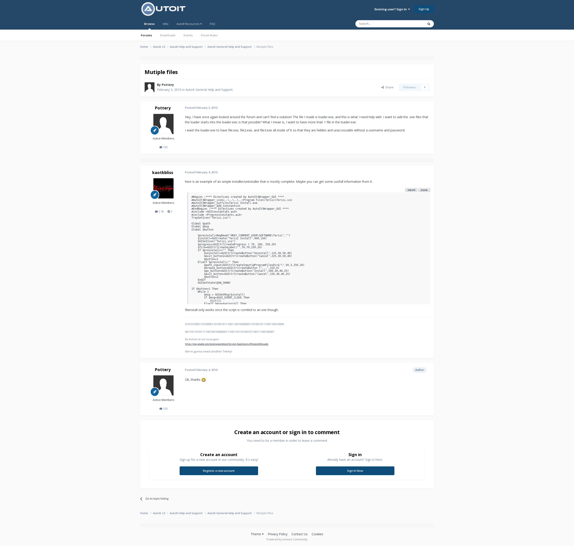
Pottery (168, 85)
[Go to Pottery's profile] (149, 87)
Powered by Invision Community (287, 539)
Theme (256, 534)
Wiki (165, 24)
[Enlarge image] (203, 379)
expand (411, 189)
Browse (149, 24)
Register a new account (219, 471)
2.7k (161, 211)
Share (389, 87)
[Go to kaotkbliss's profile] (163, 188)
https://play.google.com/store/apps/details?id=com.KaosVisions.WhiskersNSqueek (226, 344)
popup (424, 189)
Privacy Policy (277, 534)
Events (188, 35)
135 (165, 147)
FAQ (212, 24)
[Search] (429, 23)
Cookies (317, 534)
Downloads (168, 35)
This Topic (411, 24)
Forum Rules (209, 35)
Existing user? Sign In (391, 9)
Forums (146, 35)
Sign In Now (355, 471)
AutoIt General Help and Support (209, 89)
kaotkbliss (162, 172)
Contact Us (299, 534)
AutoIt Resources (188, 24)
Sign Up (424, 9)
